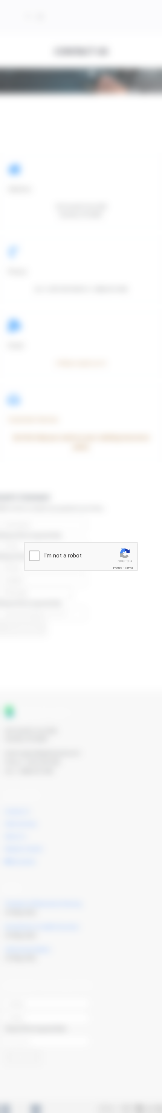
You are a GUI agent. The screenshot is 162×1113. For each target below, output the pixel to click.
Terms (128, 568)
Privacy (117, 568)
